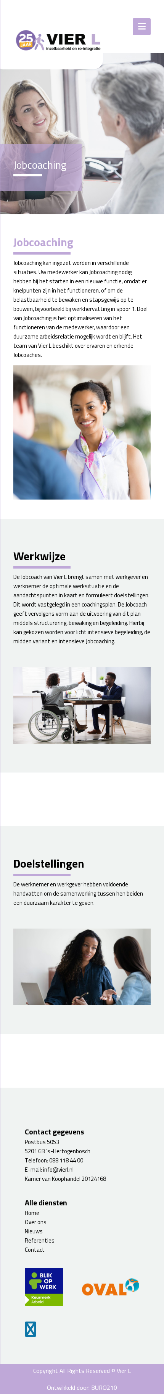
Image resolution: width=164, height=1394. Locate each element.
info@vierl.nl (58, 1169)
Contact (35, 1249)
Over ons (36, 1222)
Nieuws (34, 1231)
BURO (104, 1387)
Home (32, 1212)
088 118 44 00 (66, 1160)
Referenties (40, 1240)
